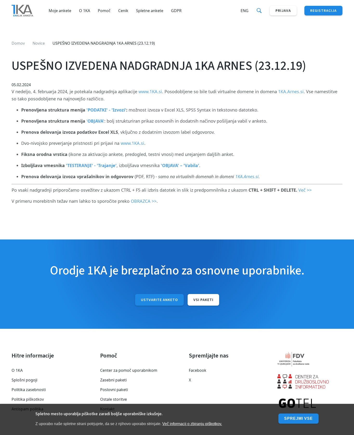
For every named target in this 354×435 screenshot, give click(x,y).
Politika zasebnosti (29, 389)
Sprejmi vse (298, 418)
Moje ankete (60, 10)
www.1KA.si (150, 91)
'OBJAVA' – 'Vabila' (180, 165)
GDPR (176, 10)
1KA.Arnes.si (291, 91)
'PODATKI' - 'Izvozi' (106, 110)
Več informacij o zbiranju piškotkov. (192, 424)
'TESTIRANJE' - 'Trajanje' (91, 165)
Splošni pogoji (24, 380)
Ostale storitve (113, 399)
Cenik (123, 10)
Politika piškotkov (28, 399)
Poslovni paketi (114, 389)
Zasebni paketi (113, 380)
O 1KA (84, 10)
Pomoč (104, 10)
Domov (18, 43)
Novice (39, 43)
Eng (245, 10)
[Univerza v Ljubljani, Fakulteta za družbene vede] (309, 359)
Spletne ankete (149, 10)
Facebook (197, 370)
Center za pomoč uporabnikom (128, 370)
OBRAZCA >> (144, 201)
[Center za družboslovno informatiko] (309, 381)
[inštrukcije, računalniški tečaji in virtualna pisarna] (309, 403)
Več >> (305, 190)
